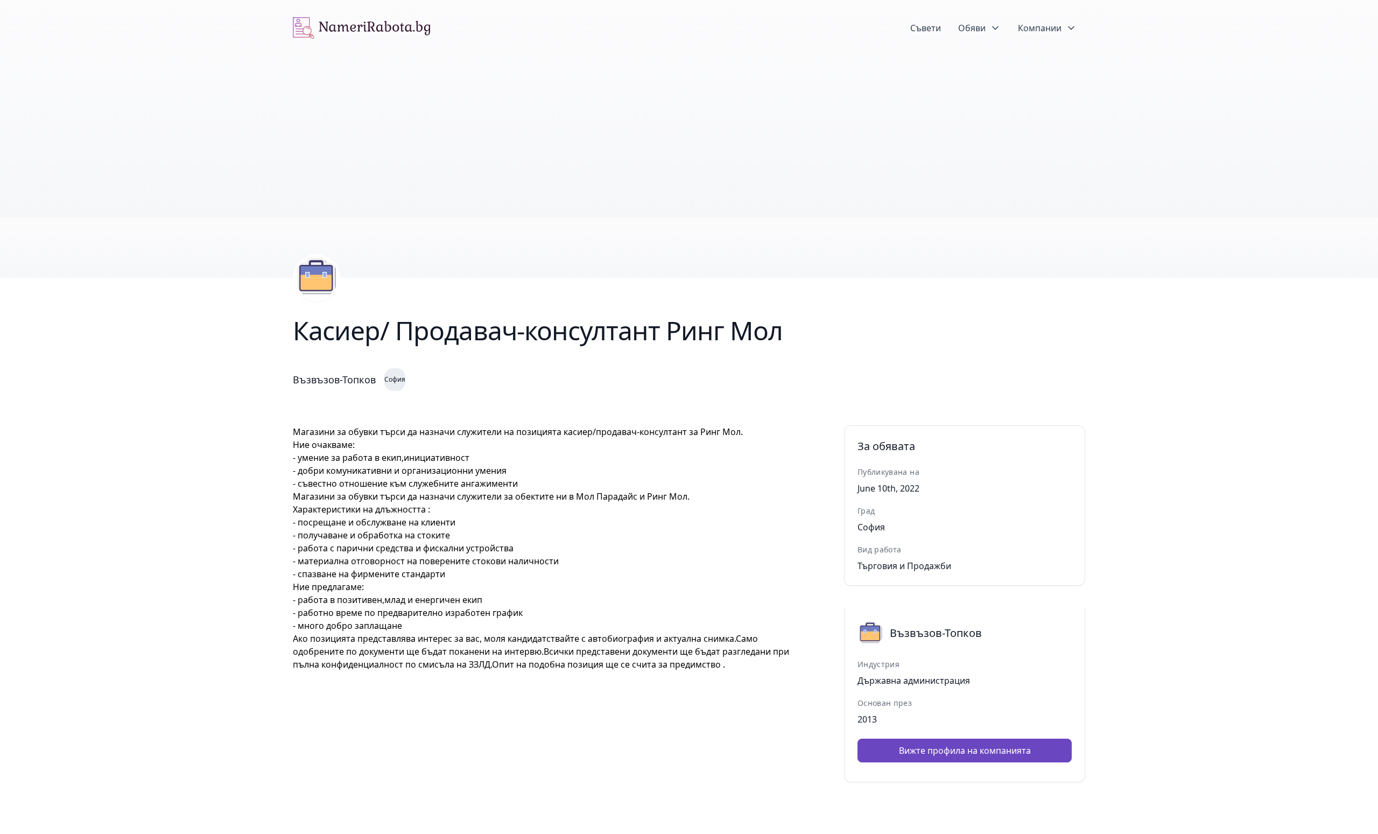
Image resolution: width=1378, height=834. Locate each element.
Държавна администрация (913, 680)
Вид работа (879, 549)
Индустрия (878, 664)
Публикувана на (888, 472)
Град (866, 511)
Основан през (884, 703)
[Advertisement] (689, 136)
